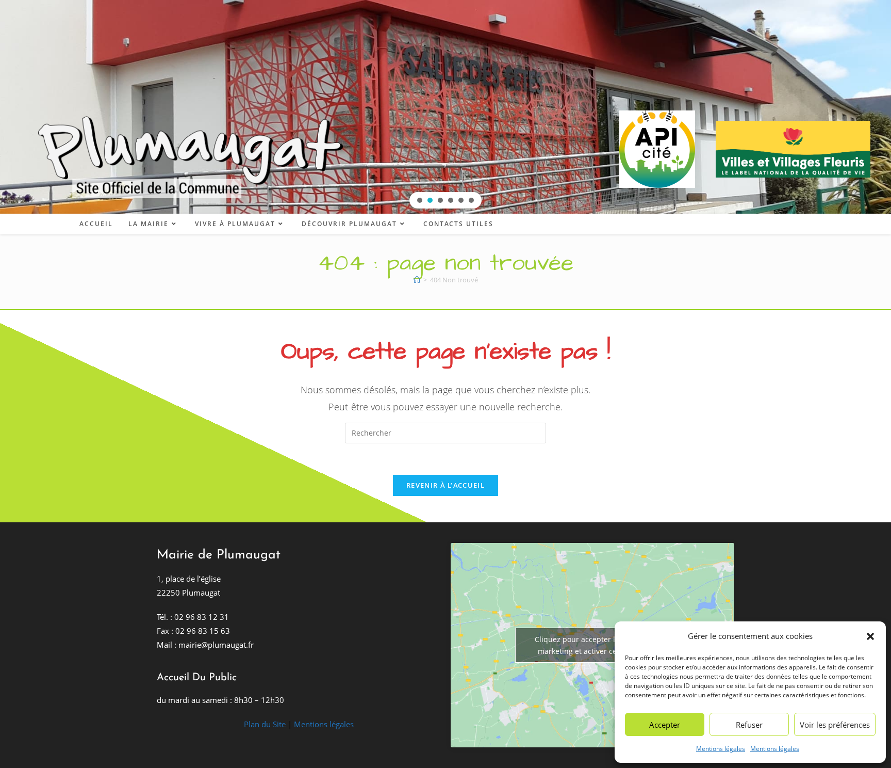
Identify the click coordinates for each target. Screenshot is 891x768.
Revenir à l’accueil (445, 485)
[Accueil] (417, 279)
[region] (445, 107)
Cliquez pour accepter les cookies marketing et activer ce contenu (592, 645)
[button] (870, 636)
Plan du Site (265, 724)
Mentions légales (720, 748)
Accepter (664, 724)
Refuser (749, 724)
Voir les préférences (835, 724)
